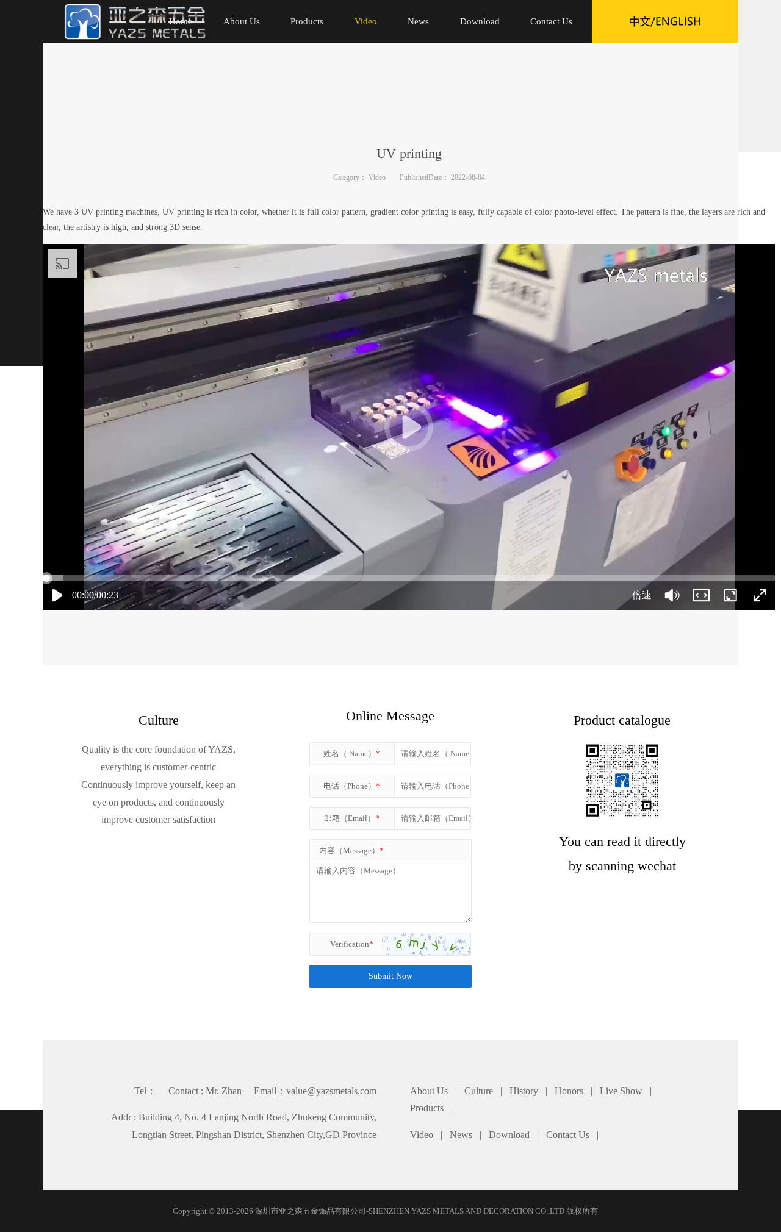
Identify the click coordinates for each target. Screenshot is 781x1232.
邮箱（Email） (352, 818)
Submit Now (390, 976)
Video (377, 177)
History (523, 1091)
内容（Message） (351, 850)
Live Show (621, 1091)
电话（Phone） (351, 785)
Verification (351, 943)
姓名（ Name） (351, 753)
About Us (429, 1091)
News (461, 1135)
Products (427, 1108)
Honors (569, 1091)
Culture (478, 1091)
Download (509, 1135)
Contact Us (567, 1135)
